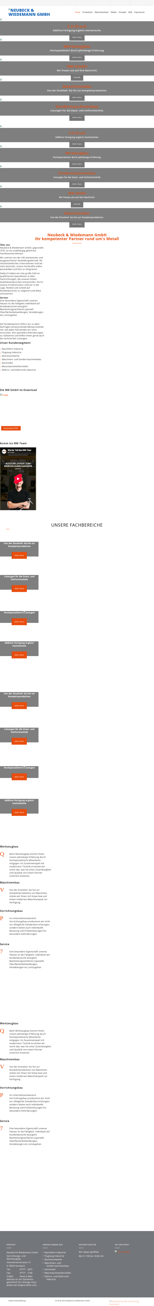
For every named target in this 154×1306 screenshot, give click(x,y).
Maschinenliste (101, 12)
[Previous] (1, 120)
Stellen (114, 12)
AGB (130, 12)
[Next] (2, 120)
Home (77, 12)
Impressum (139, 12)
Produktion (87, 12)
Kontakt (122, 12)
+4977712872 (139, 3)
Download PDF (11, 428)
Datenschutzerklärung (17, 1300)
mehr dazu (77, 37)
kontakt (77, 77)
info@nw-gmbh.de (121, 3)
